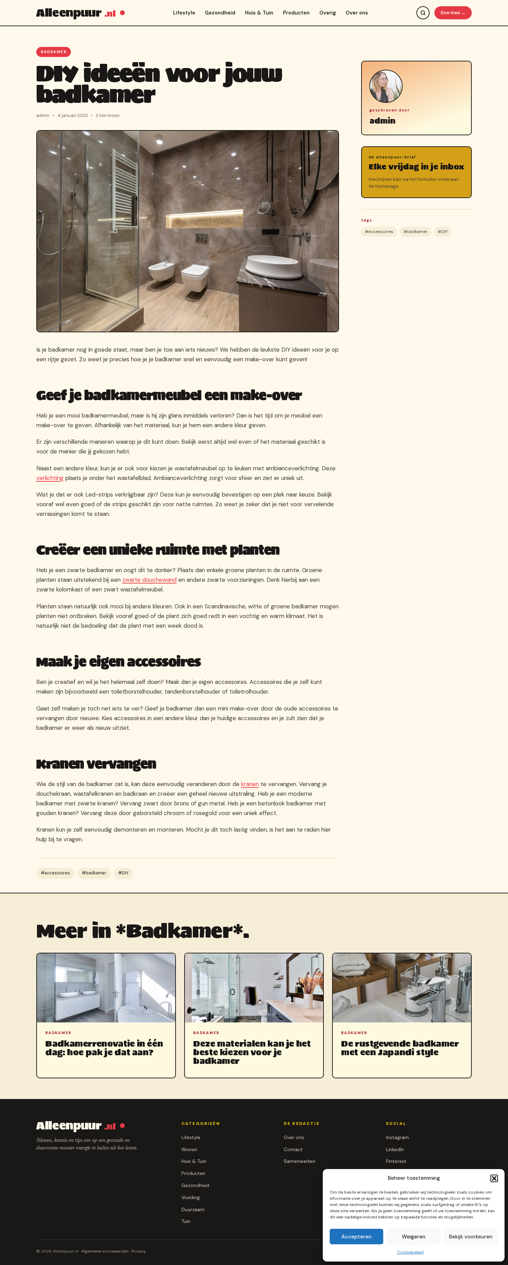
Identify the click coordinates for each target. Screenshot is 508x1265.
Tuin (185, 1221)
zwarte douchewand (149, 580)
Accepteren (356, 1236)
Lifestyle (184, 13)
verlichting (50, 478)
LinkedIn (395, 1149)
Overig (327, 13)
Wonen (189, 1149)
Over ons (357, 13)
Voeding (190, 1197)
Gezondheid (220, 13)
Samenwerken (300, 1161)
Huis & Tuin (259, 13)
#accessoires (55, 873)
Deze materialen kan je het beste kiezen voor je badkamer (252, 1052)
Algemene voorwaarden (105, 1251)
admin (382, 121)
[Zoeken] (423, 12)
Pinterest (396, 1161)
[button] (494, 1178)
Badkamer (53, 51)
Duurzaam (193, 1209)
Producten (296, 13)
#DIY (123, 873)
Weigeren (413, 1236)
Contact (293, 1149)
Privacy (138, 1251)
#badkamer (94, 873)
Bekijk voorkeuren (470, 1236)
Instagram (397, 1137)
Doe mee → (453, 13)
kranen (250, 784)
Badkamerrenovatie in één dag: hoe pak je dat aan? (104, 1048)
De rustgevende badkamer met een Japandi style (400, 1048)
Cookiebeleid (410, 1252)
